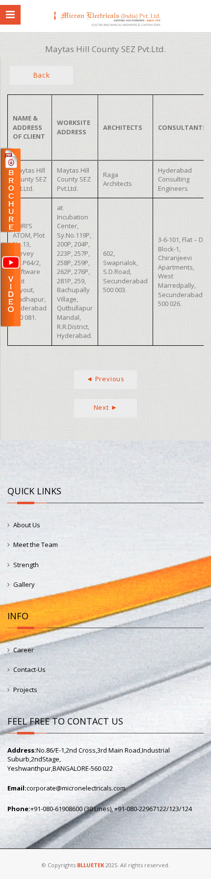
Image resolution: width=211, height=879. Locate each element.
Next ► (106, 407)
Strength (26, 564)
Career (23, 649)
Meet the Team (35, 544)
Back (41, 75)
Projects (25, 689)
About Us (26, 524)
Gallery (24, 584)
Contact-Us (29, 669)
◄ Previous (105, 378)
